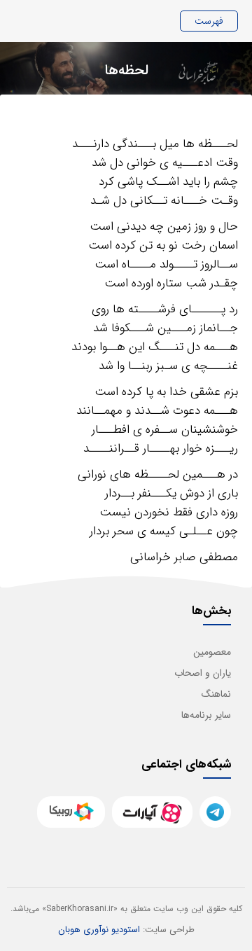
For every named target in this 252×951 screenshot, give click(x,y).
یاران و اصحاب (202, 673)
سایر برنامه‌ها (206, 715)
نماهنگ (216, 694)
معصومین (212, 652)
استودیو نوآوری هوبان (99, 929)
